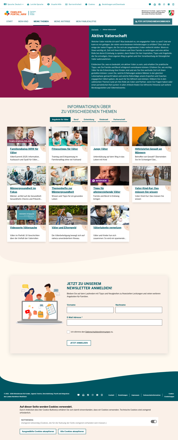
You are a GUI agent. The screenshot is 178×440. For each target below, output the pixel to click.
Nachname (121, 305)
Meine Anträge (62, 21)
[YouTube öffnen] (172, 4)
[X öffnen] (168, 4)
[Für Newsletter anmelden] (155, 4)
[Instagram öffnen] (164, 4)
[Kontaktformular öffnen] (150, 4)
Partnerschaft (119, 119)
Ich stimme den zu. (92, 332)
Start (9, 21)
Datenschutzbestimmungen (97, 332)
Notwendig (27, 420)
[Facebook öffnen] (159, 4)
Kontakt (111, 395)
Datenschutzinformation (151, 395)
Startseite (94, 30)
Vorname (71, 305)
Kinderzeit (104, 119)
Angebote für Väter (60, 119)
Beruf (76, 119)
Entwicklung (89, 119)
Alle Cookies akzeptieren (72, 431)
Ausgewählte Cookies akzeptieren (38, 431)
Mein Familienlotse (86, 21)
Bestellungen (123, 395)
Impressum (135, 395)
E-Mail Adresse (74, 317)
